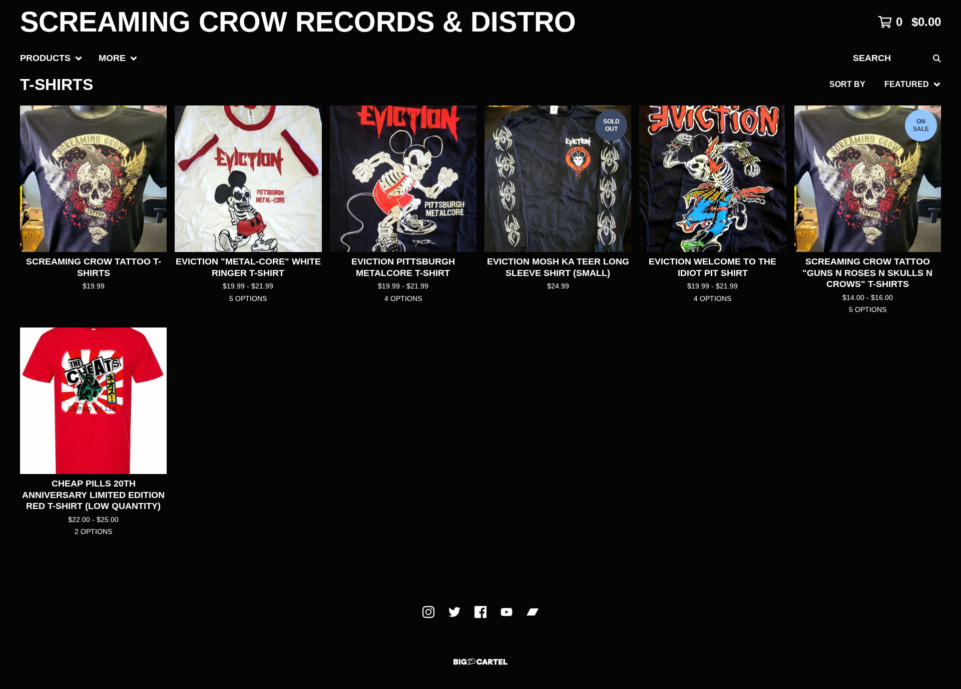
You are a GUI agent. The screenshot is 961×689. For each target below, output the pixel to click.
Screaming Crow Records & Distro (298, 22)
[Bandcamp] (532, 612)
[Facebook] (480, 612)
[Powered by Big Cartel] (480, 661)
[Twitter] (454, 612)
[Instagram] (428, 612)
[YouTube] (506, 612)
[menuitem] (51, 58)
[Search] (937, 58)
